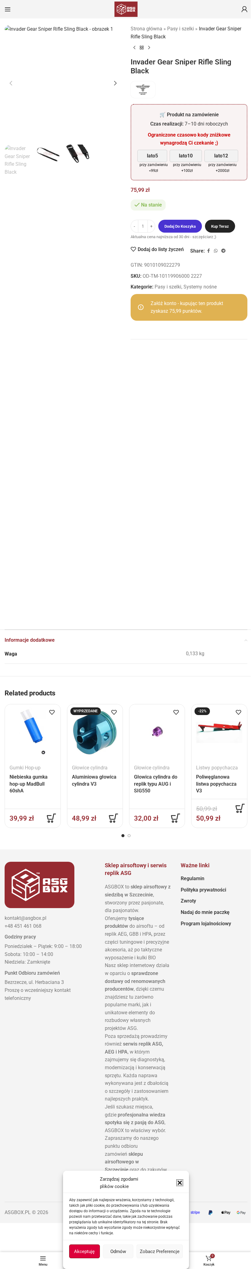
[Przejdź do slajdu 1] (122, 835)
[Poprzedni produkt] (134, 48)
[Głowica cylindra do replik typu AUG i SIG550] (157, 732)
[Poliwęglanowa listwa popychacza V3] (219, 732)
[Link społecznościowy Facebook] (208, 251)
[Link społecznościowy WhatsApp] (215, 251)
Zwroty (188, 901)
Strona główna (146, 29)
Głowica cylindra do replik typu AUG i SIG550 (155, 784)
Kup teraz (220, 226)
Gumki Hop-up (25, 768)
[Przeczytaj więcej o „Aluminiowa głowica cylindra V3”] (113, 818)
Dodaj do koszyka (180, 226)
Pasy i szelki (180, 29)
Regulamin (192, 878)
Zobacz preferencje (159, 1251)
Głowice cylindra (90, 768)
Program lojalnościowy (206, 924)
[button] (180, 1183)
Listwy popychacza (217, 768)
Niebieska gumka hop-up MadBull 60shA (29, 784)
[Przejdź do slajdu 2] (129, 835)
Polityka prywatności (203, 890)
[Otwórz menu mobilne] (8, 9)
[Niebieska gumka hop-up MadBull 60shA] (32, 732)
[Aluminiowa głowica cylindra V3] (95, 732)
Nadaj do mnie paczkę (205, 912)
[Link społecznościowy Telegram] (223, 251)
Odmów (118, 1251)
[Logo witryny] (126, 9)
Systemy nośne (200, 287)
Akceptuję (84, 1251)
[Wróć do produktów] (141, 48)
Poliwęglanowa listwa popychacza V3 (216, 784)
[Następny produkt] (149, 48)
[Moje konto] (244, 9)
